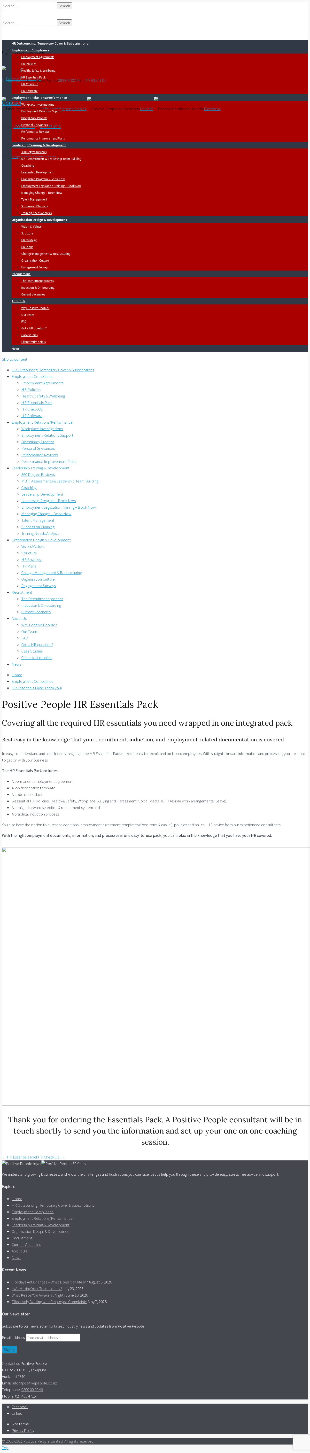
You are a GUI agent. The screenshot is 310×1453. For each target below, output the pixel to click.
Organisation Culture (35, 260)
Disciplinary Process (34, 118)
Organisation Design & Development (39, 220)
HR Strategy (29, 240)
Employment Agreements (37, 57)
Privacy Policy (23, 1430)
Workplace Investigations (37, 104)
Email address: (14, 1337)
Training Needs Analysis (36, 213)
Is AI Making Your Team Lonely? (37, 1288)
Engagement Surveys (34, 267)
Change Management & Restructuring (45, 254)
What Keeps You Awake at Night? (38, 1295)
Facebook (212, 108)
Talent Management (34, 199)
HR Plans (27, 247)
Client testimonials (33, 342)
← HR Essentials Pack (20, 1157)
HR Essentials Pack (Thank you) (37, 688)
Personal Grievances (34, 125)
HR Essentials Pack (33, 77)
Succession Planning (34, 206)
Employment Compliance (30, 50)
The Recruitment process (37, 281)
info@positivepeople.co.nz (64, 108)
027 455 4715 (95, 80)
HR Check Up (29, 84)
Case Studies (29, 335)
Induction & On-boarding (37, 288)
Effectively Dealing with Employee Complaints (49, 1301)
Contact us (15, 102)
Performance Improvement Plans (43, 138)
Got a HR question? (34, 328)
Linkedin (146, 108)
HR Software (29, 91)
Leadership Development (37, 172)
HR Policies (28, 64)
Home (17, 674)
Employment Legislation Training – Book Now (51, 186)
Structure (27, 233)
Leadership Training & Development (39, 145)
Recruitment (21, 274)
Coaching (27, 165)
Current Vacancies (33, 294)
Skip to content (14, 359)
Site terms (20, 1424)
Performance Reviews (35, 132)
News (16, 348)
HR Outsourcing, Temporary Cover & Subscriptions (50, 43)
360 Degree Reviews (33, 152)
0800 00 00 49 (68, 80)
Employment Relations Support (41, 111)
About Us (18, 301)
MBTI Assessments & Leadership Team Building (51, 159)
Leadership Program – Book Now (43, 179)
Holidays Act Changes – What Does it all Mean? (50, 1282)
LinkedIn (18, 1413)
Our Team (27, 315)
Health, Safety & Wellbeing (38, 71)
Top (5, 1447)
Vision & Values (31, 227)
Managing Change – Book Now (41, 193)
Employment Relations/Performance (39, 97)
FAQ (24, 321)
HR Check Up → (51, 1157)
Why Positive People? (35, 308)
